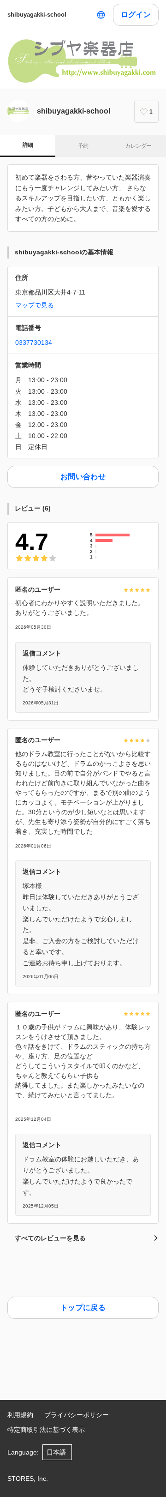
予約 (83, 146)
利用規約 (20, 1415)
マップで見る (34, 305)
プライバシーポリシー (76, 1415)
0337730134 (33, 342)
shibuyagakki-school (36, 14)
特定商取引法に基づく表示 (46, 1429)
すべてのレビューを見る (50, 1238)
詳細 (28, 145)
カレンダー (138, 146)
